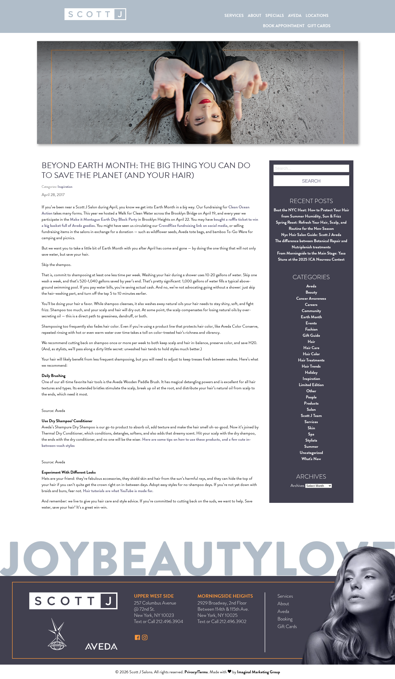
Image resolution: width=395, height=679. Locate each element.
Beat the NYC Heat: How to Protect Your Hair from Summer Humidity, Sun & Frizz (311, 213)
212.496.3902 (232, 621)
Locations (317, 15)
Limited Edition (311, 385)
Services (234, 15)
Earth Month (311, 317)
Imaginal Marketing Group (258, 672)
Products (311, 403)
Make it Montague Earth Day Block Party (103, 219)
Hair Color (311, 354)
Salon (311, 409)
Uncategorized (311, 452)
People (311, 397)
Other (311, 391)
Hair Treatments (311, 360)
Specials (274, 15)
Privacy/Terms (196, 672)
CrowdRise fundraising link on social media (193, 225)
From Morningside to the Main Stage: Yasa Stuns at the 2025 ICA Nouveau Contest (311, 256)
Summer (311, 446)
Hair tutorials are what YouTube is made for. (118, 491)
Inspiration (311, 378)
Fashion (311, 329)
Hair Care (311, 348)
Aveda (295, 15)
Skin (311, 428)
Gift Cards (319, 26)
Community (311, 311)
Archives (297, 485)
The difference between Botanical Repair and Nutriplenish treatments (311, 244)
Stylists (311, 440)
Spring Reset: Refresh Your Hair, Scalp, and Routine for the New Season (311, 225)
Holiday (311, 372)
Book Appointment (283, 26)
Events (311, 323)
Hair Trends (311, 366)
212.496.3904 (169, 621)
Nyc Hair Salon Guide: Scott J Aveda (311, 234)
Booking (285, 619)
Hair (311, 341)
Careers (311, 304)
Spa (311, 434)
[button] (138, 638)
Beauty (311, 292)
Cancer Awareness (311, 298)
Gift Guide (311, 335)
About (254, 15)
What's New (311, 459)
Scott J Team (311, 415)
